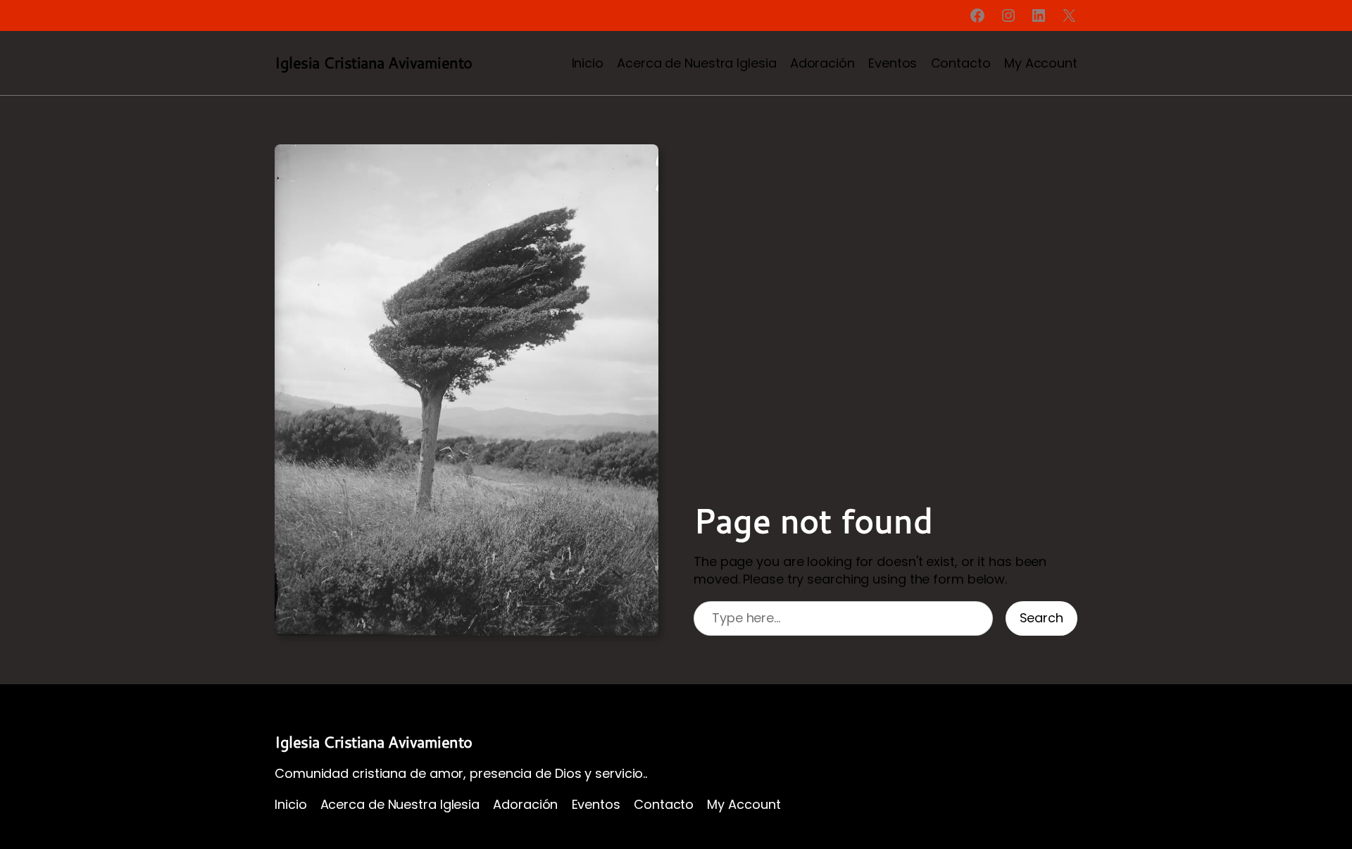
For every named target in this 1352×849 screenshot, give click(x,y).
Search (1041, 618)
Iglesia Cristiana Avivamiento (373, 62)
